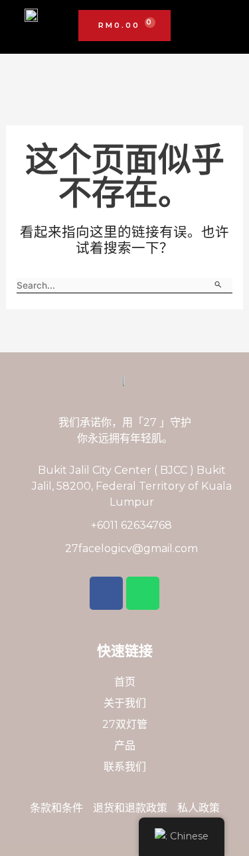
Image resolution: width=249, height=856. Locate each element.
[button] (226, 26)
